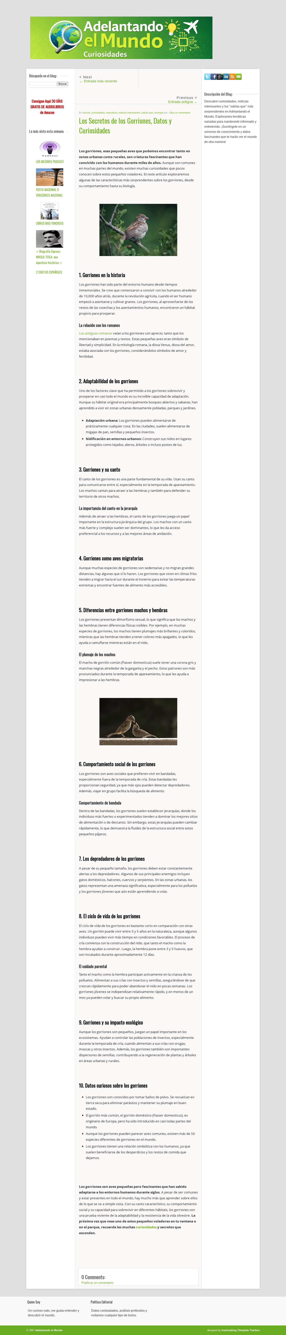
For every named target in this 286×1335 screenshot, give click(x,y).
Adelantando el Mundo (48, 1330)
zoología (158, 112)
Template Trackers (249, 1330)
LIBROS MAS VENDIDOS (49, 223)
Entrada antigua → (182, 102)
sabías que (147, 112)
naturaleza (111, 112)
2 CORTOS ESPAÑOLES (49, 272)
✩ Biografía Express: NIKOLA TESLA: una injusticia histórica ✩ (49, 257)
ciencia (86, 112)
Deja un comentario (179, 112)
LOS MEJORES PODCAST (50, 161)
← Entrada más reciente (98, 81)
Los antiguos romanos (95, 333)
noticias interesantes (129, 112)
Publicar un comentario (97, 1282)
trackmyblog (229, 1330)
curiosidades (98, 112)
